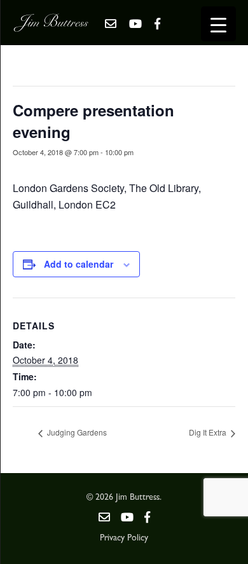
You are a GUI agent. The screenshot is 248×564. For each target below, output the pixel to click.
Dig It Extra (208, 432)
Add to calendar (78, 264)
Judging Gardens (76, 432)
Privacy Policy (124, 538)
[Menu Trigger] (218, 23)
